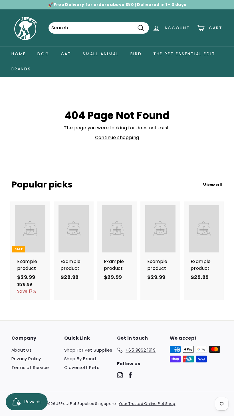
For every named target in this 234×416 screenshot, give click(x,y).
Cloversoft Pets (81, 367)
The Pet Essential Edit (184, 54)
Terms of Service (30, 367)
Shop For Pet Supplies (88, 350)
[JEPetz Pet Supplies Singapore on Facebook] (130, 375)
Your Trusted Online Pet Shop (147, 403)
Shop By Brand (80, 359)
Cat (66, 54)
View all (213, 185)
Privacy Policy (26, 359)
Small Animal (101, 54)
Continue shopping (117, 137)
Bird (136, 54)
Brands (21, 69)
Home (18, 54)
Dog (43, 54)
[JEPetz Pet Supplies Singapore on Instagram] (120, 375)
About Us (21, 350)
